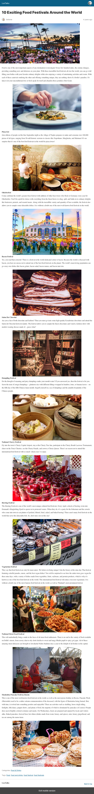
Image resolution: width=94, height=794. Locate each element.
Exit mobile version (47, 791)
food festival (28, 775)
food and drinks (17, 775)
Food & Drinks (16, 770)
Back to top (88, 784)
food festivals (39, 775)
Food (8, 775)
